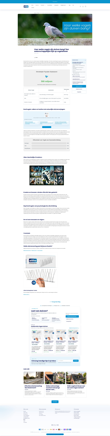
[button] (43, 5)
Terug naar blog (55, 302)
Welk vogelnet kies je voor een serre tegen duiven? (76, 387)
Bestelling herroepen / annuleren (55, 434)
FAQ (24, 421)
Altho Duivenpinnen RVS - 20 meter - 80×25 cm (61, 342)
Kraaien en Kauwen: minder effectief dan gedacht (79, 66)
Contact (25, 422)
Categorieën (26, 416)
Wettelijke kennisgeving (75, 432)
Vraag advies (39, 250)
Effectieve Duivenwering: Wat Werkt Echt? (33, 387)
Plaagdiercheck (26, 418)
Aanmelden (76, 360)
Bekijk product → (26, 294)
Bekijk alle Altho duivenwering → (29, 295)
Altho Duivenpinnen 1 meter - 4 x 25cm (36, 342)
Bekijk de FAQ (34, 250)
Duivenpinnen (76, 414)
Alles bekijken (55, 401)
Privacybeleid (50, 432)
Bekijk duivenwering (27, 250)
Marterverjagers (77, 411)
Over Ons (25, 412)
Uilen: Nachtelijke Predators (77, 64)
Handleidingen (77, 418)
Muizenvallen (76, 412)
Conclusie (74, 70)
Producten (25, 414)
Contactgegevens (68, 432)
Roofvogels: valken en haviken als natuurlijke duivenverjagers (78, 62)
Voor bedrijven (26, 415)
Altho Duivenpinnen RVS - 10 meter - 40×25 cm (73, 342)
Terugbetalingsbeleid (44, 432)
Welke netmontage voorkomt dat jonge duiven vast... (53, 387)
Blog (38, 13)
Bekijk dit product (46, 127)
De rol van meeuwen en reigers (77, 69)
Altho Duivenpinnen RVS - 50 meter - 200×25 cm (49, 342)
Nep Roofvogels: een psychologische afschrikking (78, 68)
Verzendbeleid (63, 432)
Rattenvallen (76, 415)
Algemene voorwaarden (56, 432)
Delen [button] (36, 57)
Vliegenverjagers (77, 416)
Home (35, 13)
